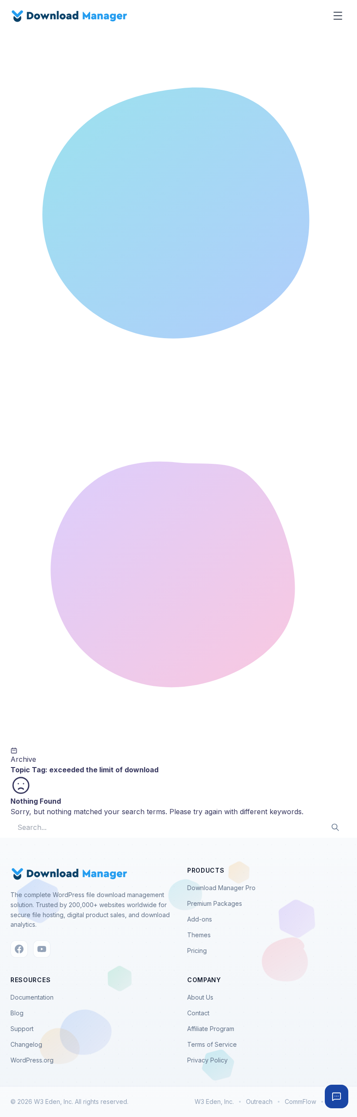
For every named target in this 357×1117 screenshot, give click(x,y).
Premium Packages (214, 903)
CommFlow (300, 1101)
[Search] (335, 827)
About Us (200, 997)
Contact (198, 1013)
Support (22, 1028)
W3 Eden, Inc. (214, 1101)
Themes (199, 935)
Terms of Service (212, 1044)
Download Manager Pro (221, 887)
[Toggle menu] (338, 15)
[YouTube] (42, 949)
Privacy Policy (207, 1060)
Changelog (26, 1044)
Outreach (259, 1101)
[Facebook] (19, 949)
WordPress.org (32, 1060)
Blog (17, 1013)
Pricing (197, 950)
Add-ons (199, 919)
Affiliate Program (210, 1028)
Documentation (32, 997)
